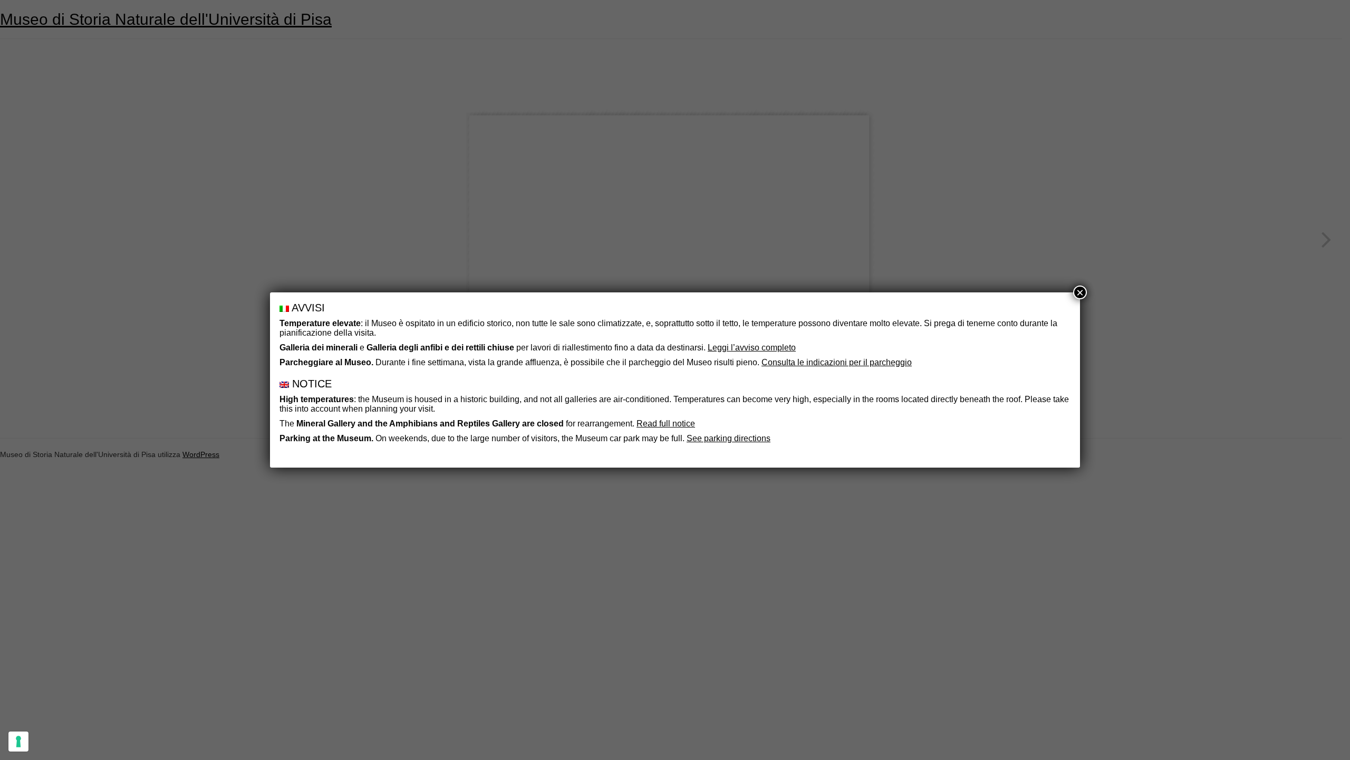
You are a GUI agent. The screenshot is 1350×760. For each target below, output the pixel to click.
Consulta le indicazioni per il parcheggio (836, 362)
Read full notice (666, 423)
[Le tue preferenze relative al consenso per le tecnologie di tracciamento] (18, 742)
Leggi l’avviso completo (752, 347)
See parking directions (728, 438)
